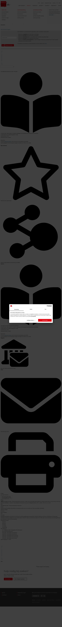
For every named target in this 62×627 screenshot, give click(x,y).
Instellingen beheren (30, 320)
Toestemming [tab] (16, 309)
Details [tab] (31, 309)
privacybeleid (33, 316)
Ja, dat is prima (45, 320)
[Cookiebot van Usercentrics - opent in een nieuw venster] (47, 306)
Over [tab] (45, 309)
